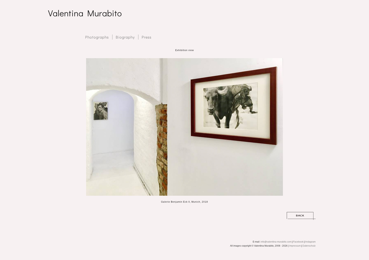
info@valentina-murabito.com (276, 241)
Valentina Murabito (85, 13)
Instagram (310, 241)
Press (146, 37)
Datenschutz (309, 245)
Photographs (97, 37)
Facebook (298, 241)
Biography (125, 37)
